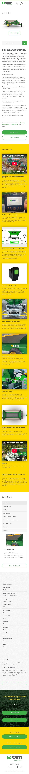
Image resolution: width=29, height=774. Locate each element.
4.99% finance (14, 124)
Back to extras (14, 566)
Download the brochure (14, 683)
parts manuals (14, 736)
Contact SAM (14, 137)
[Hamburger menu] (26, 3)
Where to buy (14, 132)
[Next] (24, 236)
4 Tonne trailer (14, 747)
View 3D (13, 33)
